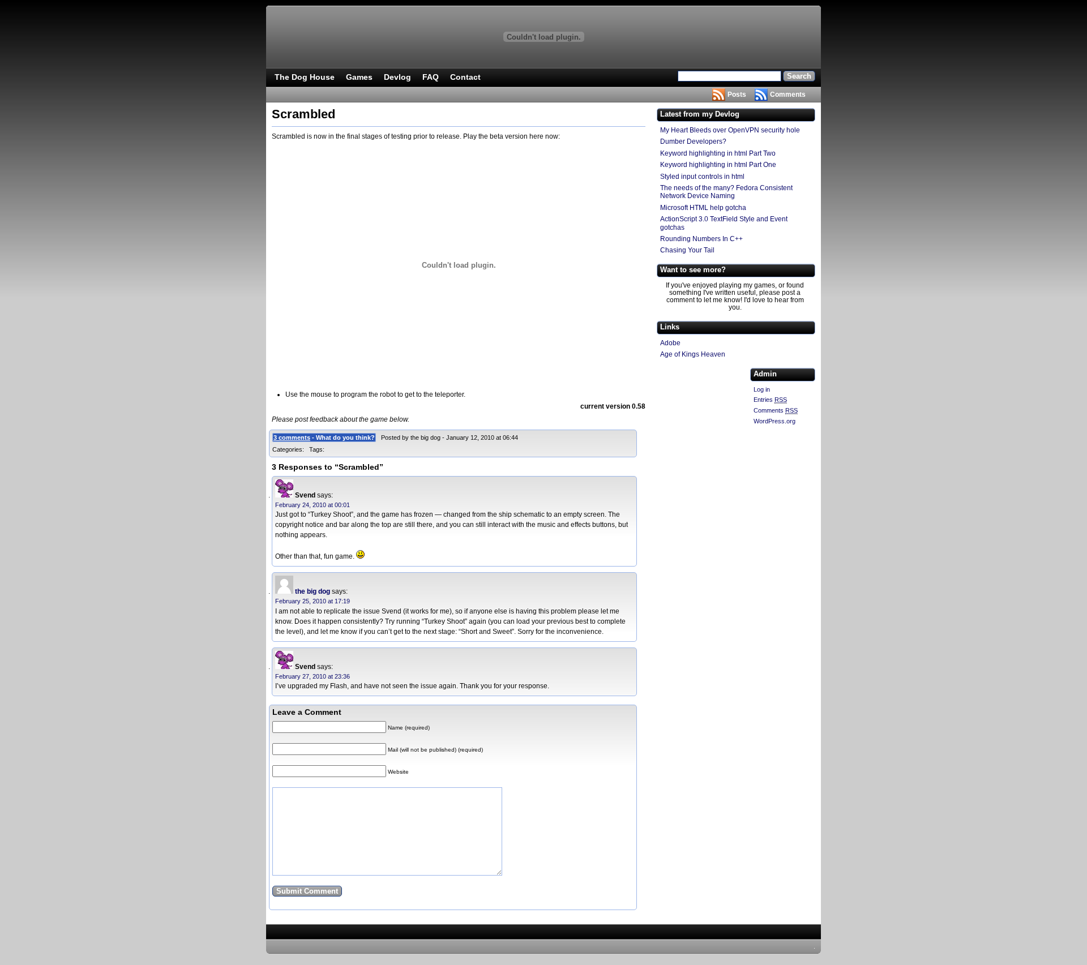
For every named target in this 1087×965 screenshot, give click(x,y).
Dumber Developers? (693, 141)
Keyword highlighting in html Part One (718, 165)
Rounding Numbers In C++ (701, 239)
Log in (762, 389)
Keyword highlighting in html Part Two (718, 153)
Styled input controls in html (702, 177)
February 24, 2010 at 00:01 (312, 504)
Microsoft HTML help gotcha (703, 208)
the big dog (312, 591)
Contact (465, 77)
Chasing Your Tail (687, 250)
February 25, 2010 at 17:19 (312, 601)
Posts (736, 94)
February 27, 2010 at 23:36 (312, 676)
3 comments (291, 437)
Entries (770, 399)
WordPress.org (774, 421)
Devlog (397, 77)
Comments (788, 94)
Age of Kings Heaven (692, 354)
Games (359, 77)
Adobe (670, 343)
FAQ (430, 77)
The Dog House (305, 77)
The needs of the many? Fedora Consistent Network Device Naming (726, 192)
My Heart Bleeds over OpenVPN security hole (730, 130)
